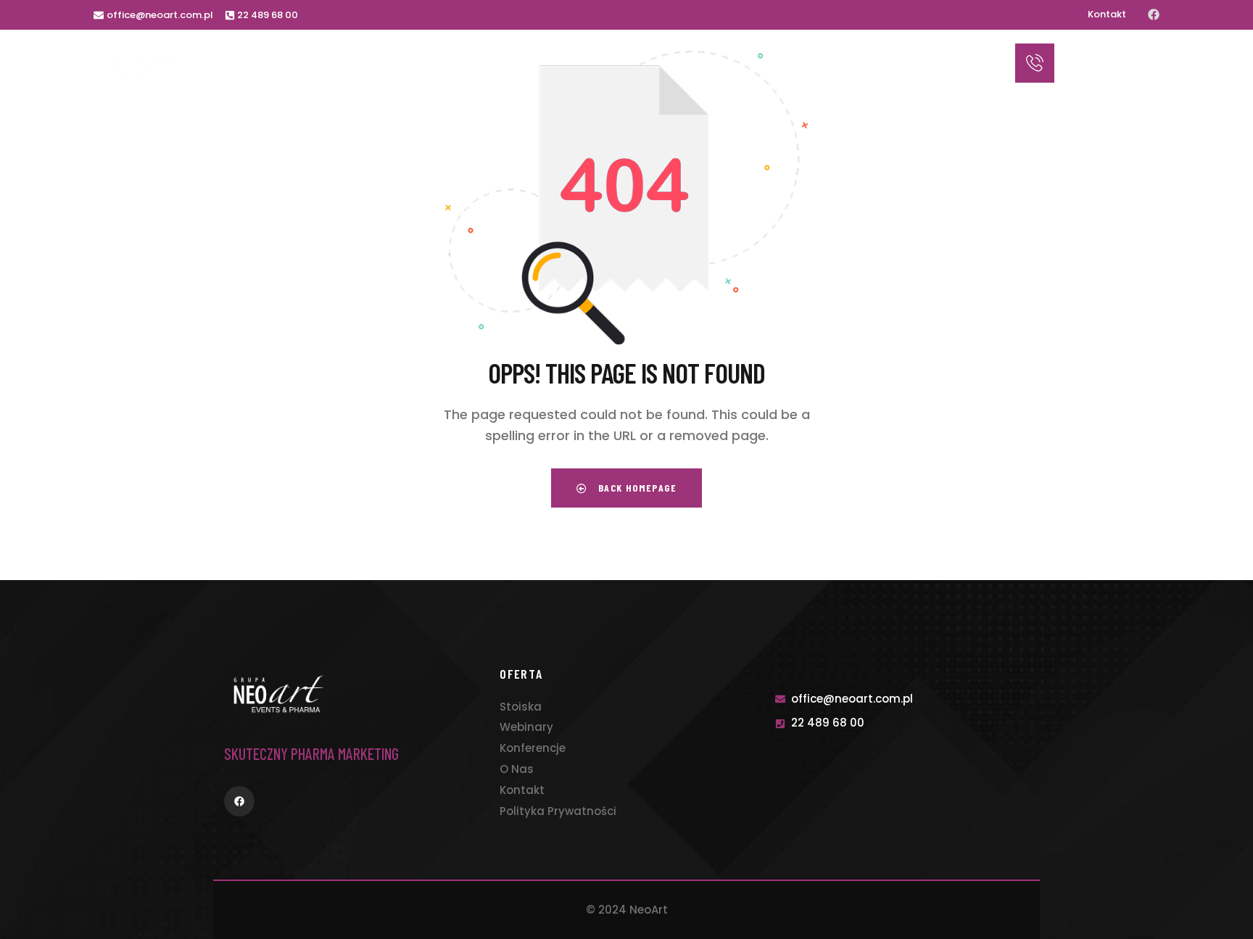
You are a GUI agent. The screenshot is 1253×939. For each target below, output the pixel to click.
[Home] (139, 64)
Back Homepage (636, 487)
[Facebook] (1153, 14)
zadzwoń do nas (1096, 52)
